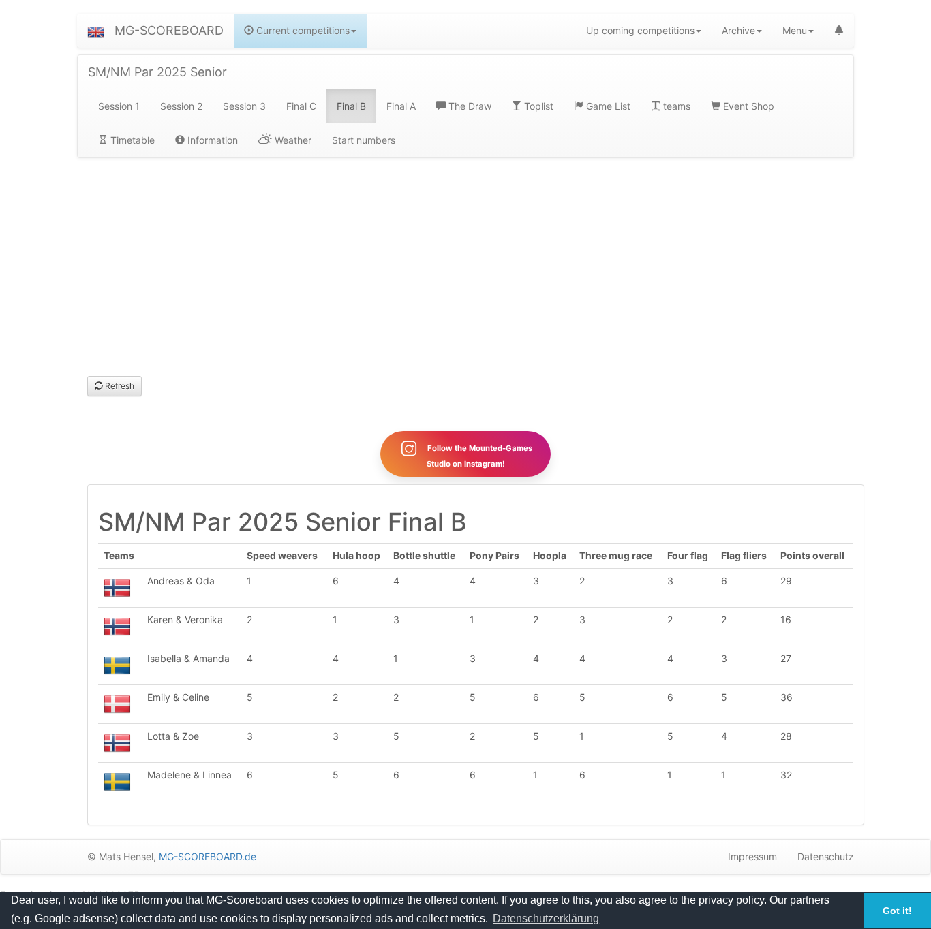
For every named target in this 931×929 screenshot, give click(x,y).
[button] (96, 31)
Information (211, 140)
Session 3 (244, 106)
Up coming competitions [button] (640, 30)
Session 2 (181, 106)
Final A (401, 106)
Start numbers (363, 140)
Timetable (131, 140)
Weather (291, 140)
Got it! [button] (897, 910)
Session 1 (119, 106)
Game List (606, 106)
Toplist (537, 106)
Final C (301, 106)
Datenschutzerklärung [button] (546, 918)
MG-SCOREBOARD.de (207, 856)
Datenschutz (825, 856)
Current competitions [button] (302, 30)
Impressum (752, 856)
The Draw (468, 106)
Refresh (118, 386)
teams (675, 106)
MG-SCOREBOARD (169, 30)
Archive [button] (738, 30)
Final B (351, 106)
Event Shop (747, 106)
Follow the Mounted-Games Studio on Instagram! (478, 456)
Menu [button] (794, 30)
